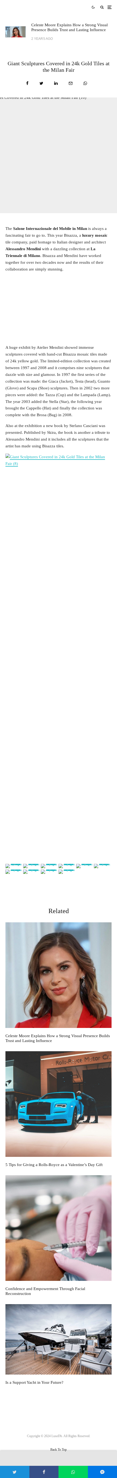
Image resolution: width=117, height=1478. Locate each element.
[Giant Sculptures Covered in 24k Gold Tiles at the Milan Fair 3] (58, 657)
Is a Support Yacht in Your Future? (34, 1382)
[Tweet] (41, 83)
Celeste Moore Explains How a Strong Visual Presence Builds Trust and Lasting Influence (69, 27)
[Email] (71, 83)
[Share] (27, 83)
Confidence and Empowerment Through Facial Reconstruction (45, 1291)
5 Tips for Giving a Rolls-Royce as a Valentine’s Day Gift (54, 1165)
